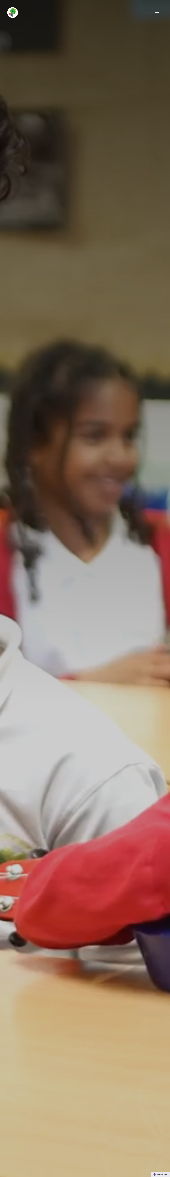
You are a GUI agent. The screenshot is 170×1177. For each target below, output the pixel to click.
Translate (162, 1174)
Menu (157, 12)
